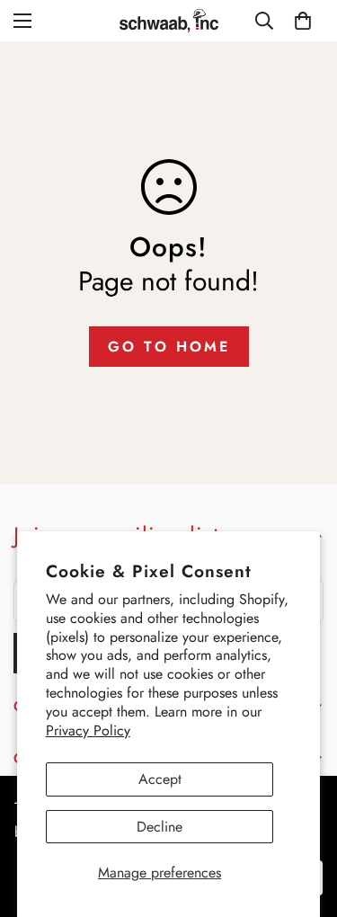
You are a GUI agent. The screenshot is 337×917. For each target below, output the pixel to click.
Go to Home (169, 346)
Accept (160, 779)
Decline (159, 826)
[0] (303, 20)
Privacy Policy (88, 730)
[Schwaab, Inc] (169, 20)
